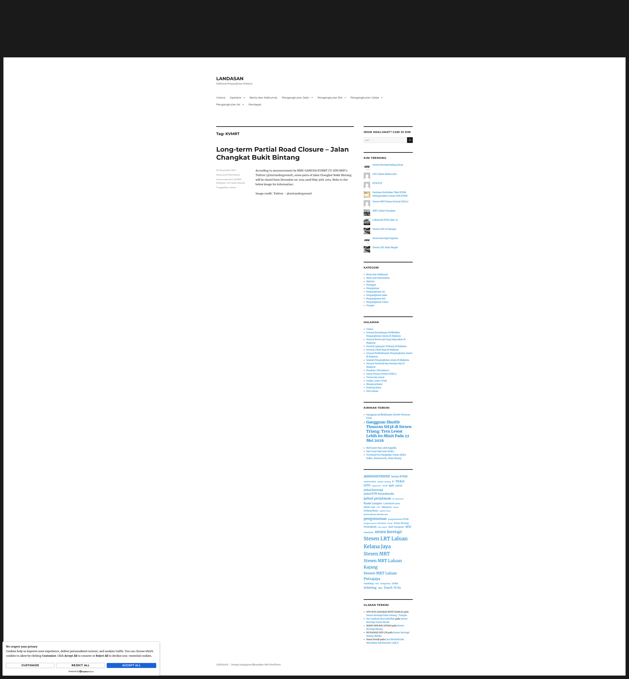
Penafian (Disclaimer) (377, 370)
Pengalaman (372, 288)
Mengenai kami (374, 384)
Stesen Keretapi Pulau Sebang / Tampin (386, 615)
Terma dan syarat (375, 377)
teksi (377, 584)
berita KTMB (399, 476)
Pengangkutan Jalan (295, 97)
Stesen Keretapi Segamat (385, 238)
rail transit (382, 527)
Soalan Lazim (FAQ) (376, 380)
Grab (384, 485)
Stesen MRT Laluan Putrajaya (380, 576)
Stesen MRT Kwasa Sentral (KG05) (390, 201)
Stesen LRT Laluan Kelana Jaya (386, 542)
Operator (235, 97)
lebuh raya (369, 507)
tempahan (385, 583)
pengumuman (375, 519)
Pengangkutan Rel (329, 97)
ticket (395, 583)
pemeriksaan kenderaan (376, 514)
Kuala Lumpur (373, 503)
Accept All (131, 665)
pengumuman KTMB (398, 519)
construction (370, 481)
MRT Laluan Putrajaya (383, 210)
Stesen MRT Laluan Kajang (383, 564)
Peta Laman (372, 391)
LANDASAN (230, 78)
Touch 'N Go (392, 587)
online (396, 507)
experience (376, 486)
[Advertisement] (314, 31)
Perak (390, 523)
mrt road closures (236, 182)
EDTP (367, 485)
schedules (368, 532)
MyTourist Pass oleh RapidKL (381, 448)
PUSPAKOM (370, 527)
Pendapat (254, 104)
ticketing (370, 587)
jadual (398, 485)
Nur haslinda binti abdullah (380, 618)
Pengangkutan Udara (365, 97)
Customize (30, 665)
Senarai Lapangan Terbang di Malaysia (386, 346)
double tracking (384, 482)
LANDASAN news (391, 503)
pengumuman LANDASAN (375, 523)
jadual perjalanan (377, 498)
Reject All (81, 665)
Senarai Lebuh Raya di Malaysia (382, 349)
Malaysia (221, 182)
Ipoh (391, 485)
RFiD (408, 526)
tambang (369, 583)
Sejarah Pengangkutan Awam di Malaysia (387, 360)
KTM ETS (377, 183)
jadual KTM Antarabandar (379, 493)
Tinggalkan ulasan (226, 187)
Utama (220, 97)
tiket (380, 588)
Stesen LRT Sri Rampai (384, 229)
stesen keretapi (388, 531)
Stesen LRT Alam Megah (385, 247)
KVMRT (237, 179)
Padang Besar (371, 510)
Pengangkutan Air (228, 104)
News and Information (228, 174)
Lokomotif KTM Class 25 (385, 220)
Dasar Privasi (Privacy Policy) (381, 373)
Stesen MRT (377, 554)
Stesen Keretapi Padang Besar (387, 164)
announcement (224, 179)
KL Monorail (397, 499)
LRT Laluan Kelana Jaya (384, 174)
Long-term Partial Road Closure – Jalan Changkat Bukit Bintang (282, 153)
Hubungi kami (373, 387)
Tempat (370, 305)
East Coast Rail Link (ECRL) (380, 451)
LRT (378, 507)
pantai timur (385, 511)
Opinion (370, 281)
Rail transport (396, 527)
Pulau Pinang (401, 523)
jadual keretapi (373, 489)
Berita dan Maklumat (263, 97)
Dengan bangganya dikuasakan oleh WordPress (256, 664)
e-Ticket (398, 481)
